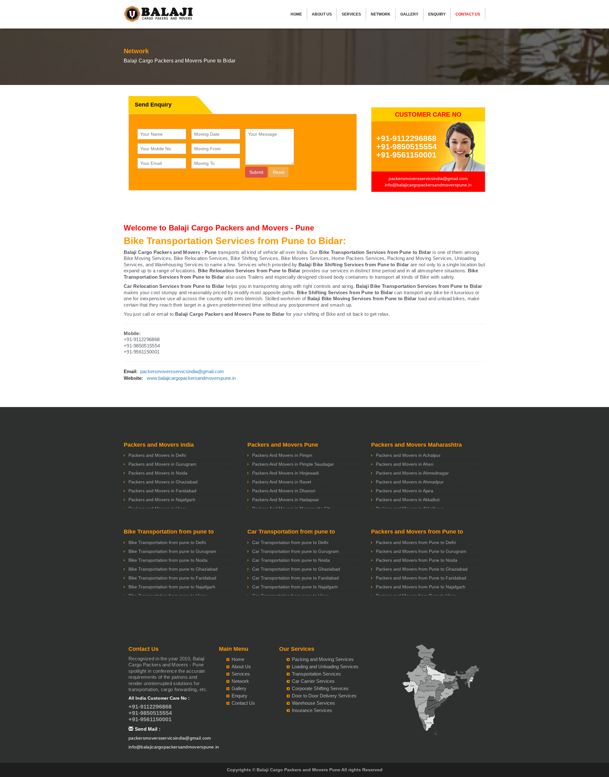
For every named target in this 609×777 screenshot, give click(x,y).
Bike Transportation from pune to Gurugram (172, 551)
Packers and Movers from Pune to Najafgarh (420, 586)
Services (351, 14)
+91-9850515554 (406, 146)
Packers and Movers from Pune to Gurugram (421, 551)
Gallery (409, 14)
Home (296, 14)
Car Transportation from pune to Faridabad (295, 577)
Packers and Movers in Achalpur (408, 455)
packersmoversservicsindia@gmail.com (428, 178)
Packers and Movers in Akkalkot (408, 499)
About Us (322, 14)
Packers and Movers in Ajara (404, 490)
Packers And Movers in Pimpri (282, 455)
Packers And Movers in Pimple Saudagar (293, 464)
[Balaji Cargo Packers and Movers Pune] (158, 16)
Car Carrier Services (313, 681)
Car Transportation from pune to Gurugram (295, 551)
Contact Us (467, 14)
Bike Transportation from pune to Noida (167, 560)
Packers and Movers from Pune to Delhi (416, 542)
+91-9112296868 (406, 138)
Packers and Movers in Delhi (157, 455)
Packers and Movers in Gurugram (162, 464)
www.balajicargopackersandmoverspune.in (191, 378)
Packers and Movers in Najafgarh (161, 499)
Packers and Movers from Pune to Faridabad (421, 577)
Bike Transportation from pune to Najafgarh (171, 586)
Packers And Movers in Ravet (281, 481)
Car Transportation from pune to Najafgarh (295, 586)
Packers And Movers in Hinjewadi (285, 473)
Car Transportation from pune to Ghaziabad (296, 569)
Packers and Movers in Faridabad (162, 490)
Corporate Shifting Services (320, 688)
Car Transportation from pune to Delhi (290, 542)
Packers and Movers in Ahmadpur (410, 481)
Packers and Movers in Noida (157, 473)
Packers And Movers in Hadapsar (285, 499)
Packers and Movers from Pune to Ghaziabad (422, 569)
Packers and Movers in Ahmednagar (412, 473)
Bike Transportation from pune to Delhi (167, 542)
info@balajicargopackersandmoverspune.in (428, 184)
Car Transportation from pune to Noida (291, 560)
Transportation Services (316, 674)
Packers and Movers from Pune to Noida (416, 560)
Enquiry (437, 14)
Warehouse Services (313, 703)
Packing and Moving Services (323, 659)
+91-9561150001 (406, 154)
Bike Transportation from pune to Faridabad (172, 577)
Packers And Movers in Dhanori (283, 490)
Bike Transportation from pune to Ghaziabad (173, 569)
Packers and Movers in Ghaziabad (163, 481)
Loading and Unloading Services (325, 666)
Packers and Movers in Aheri (404, 464)
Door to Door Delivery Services (324, 695)
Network (380, 14)
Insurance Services (312, 710)
